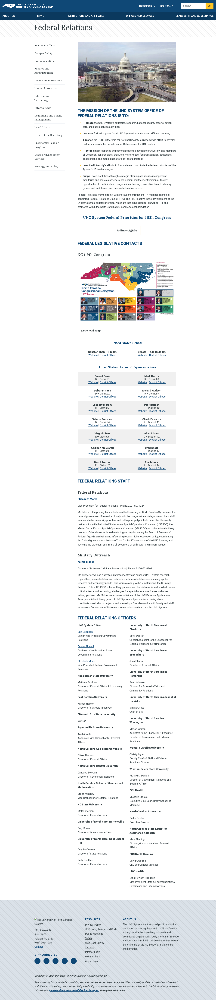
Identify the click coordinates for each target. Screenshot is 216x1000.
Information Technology (41, 98)
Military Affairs (127, 230)
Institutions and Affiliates (86, 15)
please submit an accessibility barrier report (74, 990)
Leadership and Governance (194, 15)
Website (93, 355)
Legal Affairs (42, 127)
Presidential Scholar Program (46, 144)
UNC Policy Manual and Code (101, 929)
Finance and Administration (43, 70)
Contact (38, 946)
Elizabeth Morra (86, 661)
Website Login (93, 956)
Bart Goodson (85, 631)
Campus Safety (43, 53)
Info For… (165, 5)
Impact (41, 15)
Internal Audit (42, 107)
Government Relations (48, 80)
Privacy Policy (93, 924)
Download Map (91, 330)
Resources (145, 5)
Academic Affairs (44, 45)
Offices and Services (140, 15)
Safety (88, 938)
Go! (209, 5)
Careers (89, 947)
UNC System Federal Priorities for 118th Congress (127, 217)
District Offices (108, 355)
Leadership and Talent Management (48, 117)
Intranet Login (92, 951)
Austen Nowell (86, 646)
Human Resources (45, 88)
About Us (9, 15)
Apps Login (91, 961)
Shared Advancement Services (47, 156)
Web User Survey (94, 942)
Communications (44, 61)
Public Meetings (94, 933)
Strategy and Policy (46, 166)
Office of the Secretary (48, 135)
